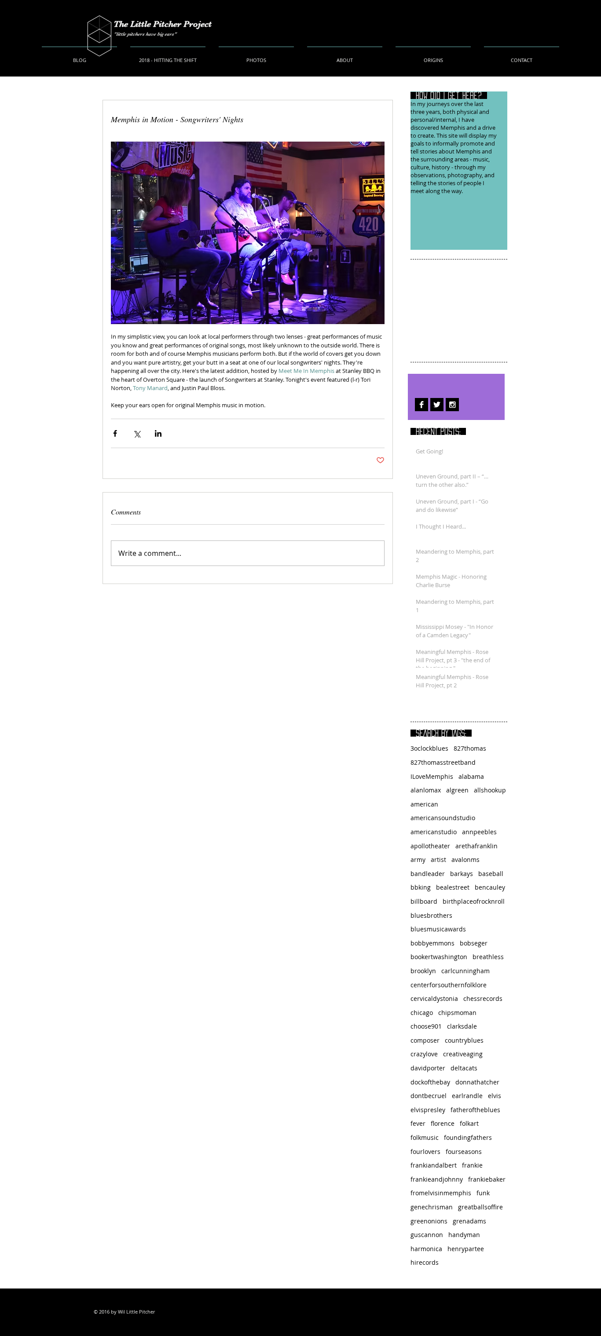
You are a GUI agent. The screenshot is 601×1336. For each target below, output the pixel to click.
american (424, 804)
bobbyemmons (432, 943)
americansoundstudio (442, 818)
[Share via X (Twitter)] (136, 433)
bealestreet (452, 887)
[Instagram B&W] (452, 404)
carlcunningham (465, 971)
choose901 (426, 1026)
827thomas (470, 748)
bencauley (490, 887)
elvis (494, 1095)
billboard (423, 901)
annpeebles (479, 832)
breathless (488, 957)
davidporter (427, 1068)
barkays (461, 873)
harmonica (426, 1249)
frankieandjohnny (436, 1179)
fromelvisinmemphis (440, 1193)
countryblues (464, 1040)
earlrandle (467, 1095)
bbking (420, 887)
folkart (469, 1123)
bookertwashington (438, 957)
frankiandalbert (433, 1165)
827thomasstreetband (443, 762)
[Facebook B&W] (421, 404)
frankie (472, 1165)
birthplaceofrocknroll (474, 901)
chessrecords (482, 998)
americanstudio (433, 832)
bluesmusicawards (438, 929)
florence (442, 1123)
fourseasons (464, 1151)
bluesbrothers (431, 915)
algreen (457, 790)
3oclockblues (429, 748)
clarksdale (462, 1026)
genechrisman (431, 1207)
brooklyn (423, 971)
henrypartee (465, 1249)
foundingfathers (468, 1137)
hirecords (424, 1262)
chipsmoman (457, 1012)
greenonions (428, 1221)
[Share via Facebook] (115, 433)
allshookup (490, 790)
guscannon (426, 1234)
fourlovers (425, 1151)
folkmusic (424, 1137)
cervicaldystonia (434, 998)
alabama (471, 776)
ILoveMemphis (431, 776)
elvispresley (427, 1110)
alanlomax (425, 790)
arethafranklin (476, 846)
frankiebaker (487, 1179)
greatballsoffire (480, 1207)
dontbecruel (428, 1095)
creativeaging (463, 1054)
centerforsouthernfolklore (448, 985)
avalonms (465, 859)
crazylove (424, 1054)
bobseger (473, 943)
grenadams (469, 1221)
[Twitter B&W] (436, 404)
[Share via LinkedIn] (158, 433)
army (417, 859)
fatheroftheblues (475, 1110)
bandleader (427, 873)
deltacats (464, 1068)
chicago (421, 1012)
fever (417, 1123)
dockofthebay (430, 1082)
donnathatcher (477, 1082)
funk (483, 1193)
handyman (464, 1234)
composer (425, 1040)
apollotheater (430, 846)
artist (438, 859)
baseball (490, 873)
